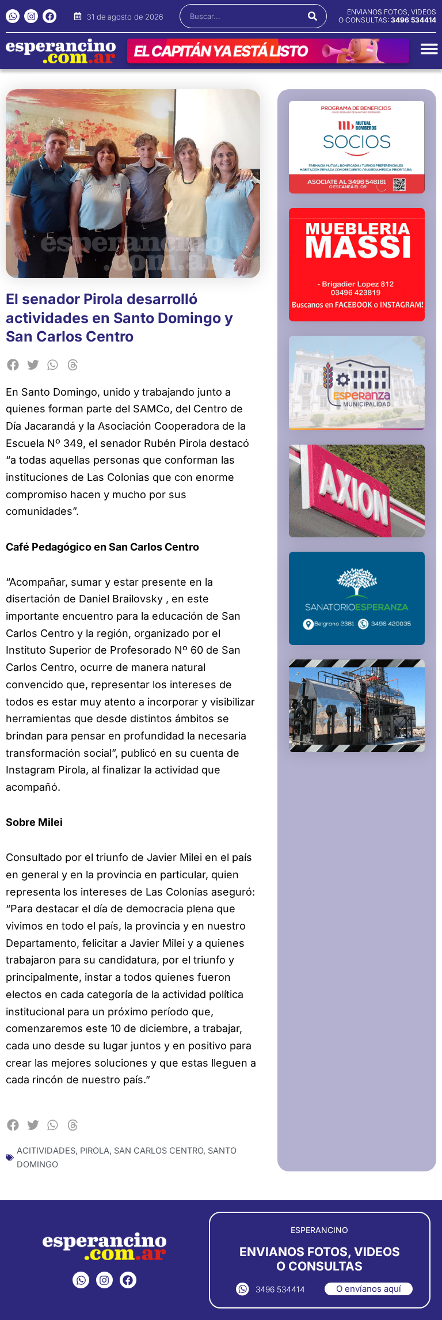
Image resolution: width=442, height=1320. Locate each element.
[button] (13, 365)
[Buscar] (312, 16)
